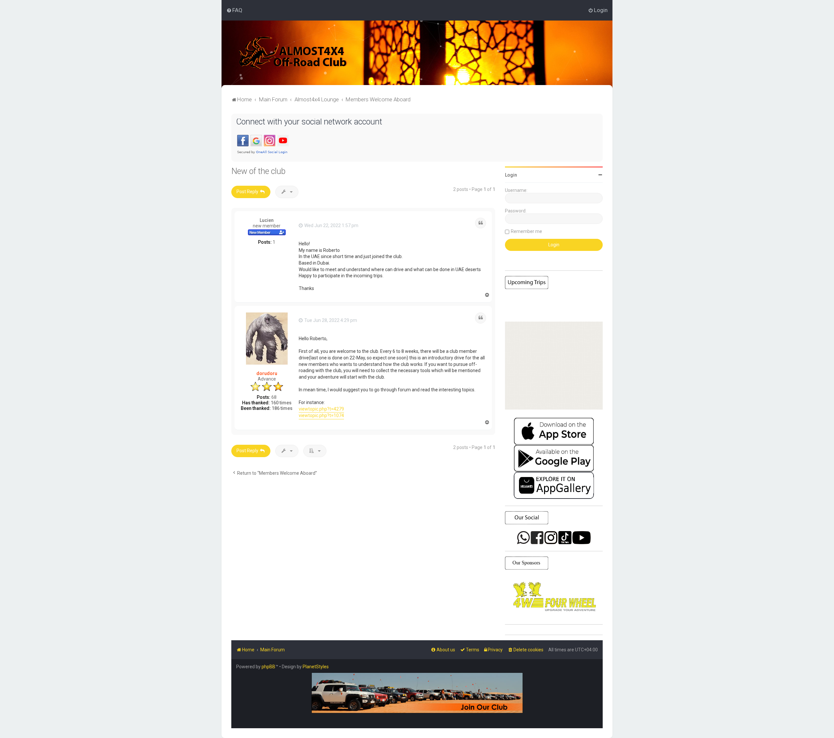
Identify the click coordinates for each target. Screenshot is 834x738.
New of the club (258, 171)
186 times (282, 408)
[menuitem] (234, 10)
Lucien (267, 220)
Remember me (526, 231)
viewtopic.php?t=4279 (321, 409)
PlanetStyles (316, 666)
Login (511, 175)
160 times (281, 402)
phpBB (268, 666)
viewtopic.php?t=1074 (321, 415)
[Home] (293, 53)
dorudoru (266, 373)
